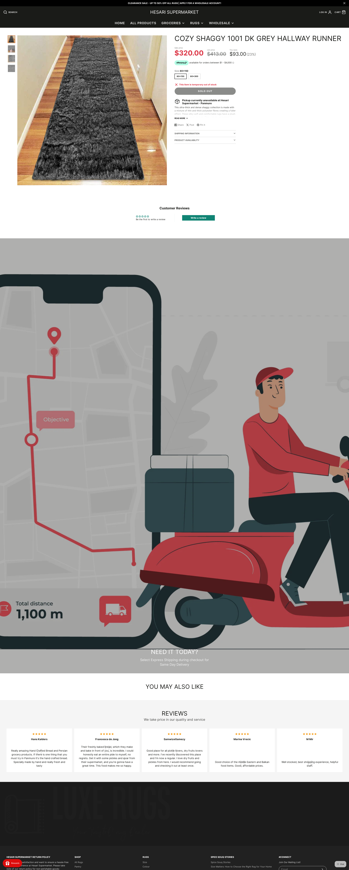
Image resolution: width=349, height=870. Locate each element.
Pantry (78, 866)
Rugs (195, 23)
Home (120, 23)
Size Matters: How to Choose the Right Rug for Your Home (241, 866)
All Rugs (79, 862)
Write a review (198, 217)
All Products (143, 23)
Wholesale (219, 23)
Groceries (171, 23)
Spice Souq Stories (220, 862)
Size (145, 862)
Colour (146, 866)
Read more (179, 118)
